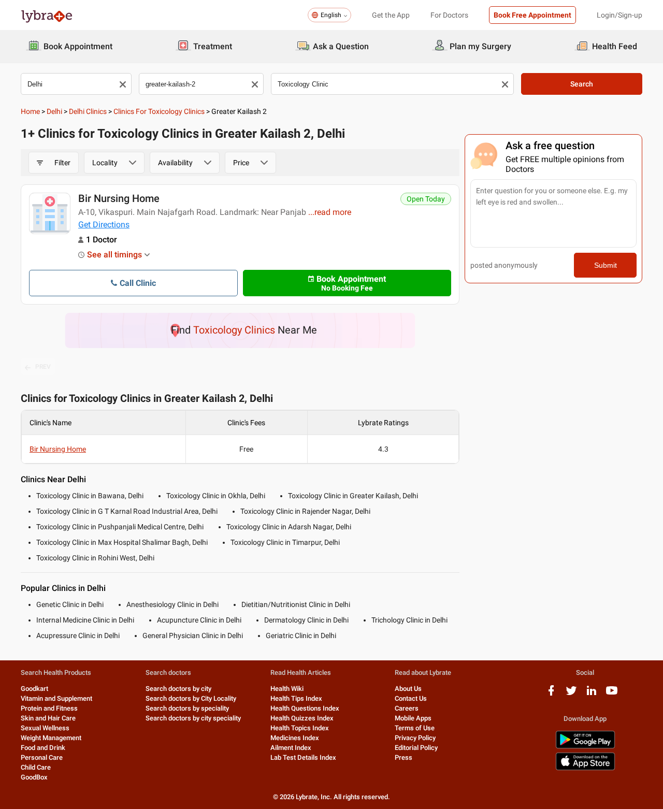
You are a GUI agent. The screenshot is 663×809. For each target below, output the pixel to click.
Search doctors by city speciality (193, 718)
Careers (407, 708)
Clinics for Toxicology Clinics (159, 111)
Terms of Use (415, 728)
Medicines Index (294, 738)
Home (30, 111)
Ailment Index (290, 748)
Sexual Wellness (45, 728)
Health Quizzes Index (302, 718)
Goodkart (34, 688)
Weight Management (51, 738)
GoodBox (34, 777)
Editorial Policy (416, 748)
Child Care (36, 767)
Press (403, 757)
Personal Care (42, 757)
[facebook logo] (551, 694)
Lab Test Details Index (303, 757)
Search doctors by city (178, 688)
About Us (408, 688)
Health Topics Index (299, 728)
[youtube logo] (612, 694)
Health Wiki (287, 688)
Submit (605, 265)
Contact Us (411, 698)
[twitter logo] (571, 694)
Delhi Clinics (88, 111)
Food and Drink (43, 748)
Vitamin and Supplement (56, 698)
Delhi (54, 111)
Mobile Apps (413, 718)
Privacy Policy (415, 738)
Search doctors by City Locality (191, 698)
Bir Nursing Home (119, 198)
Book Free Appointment (532, 15)
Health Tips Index (296, 698)
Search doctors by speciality (187, 708)
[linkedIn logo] (591, 694)
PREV (43, 366)
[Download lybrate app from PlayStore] (585, 746)
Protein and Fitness (49, 708)
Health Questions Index (304, 708)
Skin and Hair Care (48, 718)
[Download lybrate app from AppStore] (585, 768)
